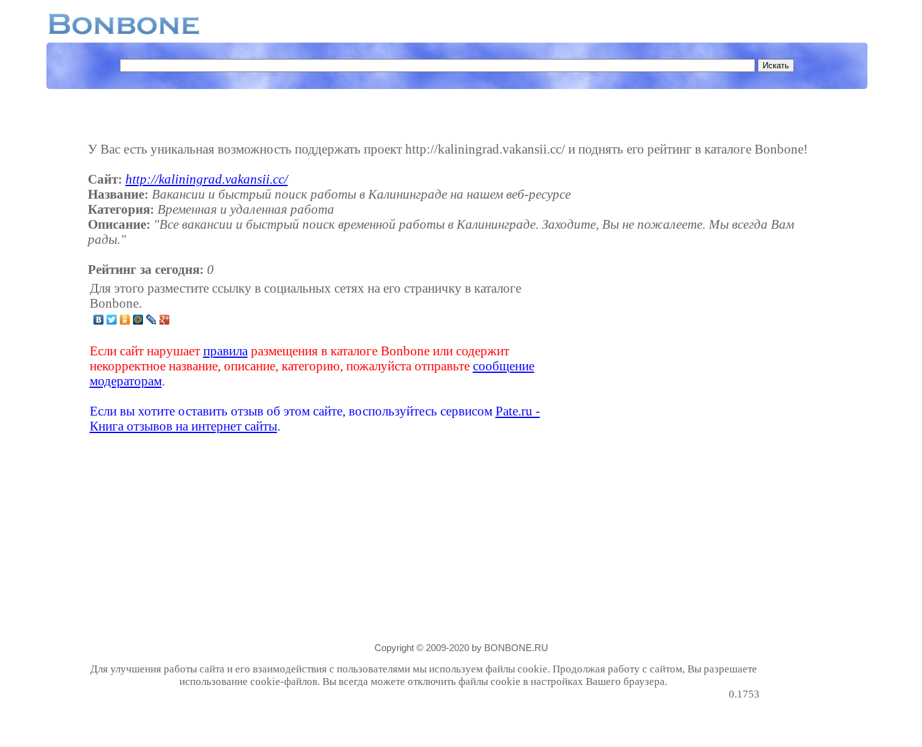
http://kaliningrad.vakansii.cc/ (206, 179)
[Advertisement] (660, 357)
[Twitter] (112, 319)
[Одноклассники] (125, 319)
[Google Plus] (164, 319)
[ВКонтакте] (98, 319)
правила (225, 350)
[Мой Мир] (138, 319)
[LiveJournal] (151, 319)
